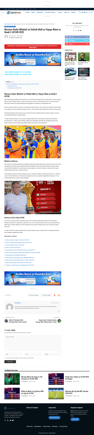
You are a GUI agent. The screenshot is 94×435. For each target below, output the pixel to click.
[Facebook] (79, 12)
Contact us (76, 25)
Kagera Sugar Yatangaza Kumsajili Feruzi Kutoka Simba (18, 262)
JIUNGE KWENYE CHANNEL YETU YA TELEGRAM (18, 72)
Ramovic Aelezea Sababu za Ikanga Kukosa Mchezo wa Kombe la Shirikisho (23, 252)
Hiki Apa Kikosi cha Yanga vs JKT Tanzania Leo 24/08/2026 (31, 378)
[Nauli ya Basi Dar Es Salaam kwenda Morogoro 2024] (70, 72)
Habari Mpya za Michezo (10, 26)
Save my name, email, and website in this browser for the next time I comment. (20, 358)
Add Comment (20, 35)
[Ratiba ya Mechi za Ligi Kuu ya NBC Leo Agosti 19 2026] (12, 393)
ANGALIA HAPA (32, 47)
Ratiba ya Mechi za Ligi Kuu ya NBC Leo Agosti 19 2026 (32, 392)
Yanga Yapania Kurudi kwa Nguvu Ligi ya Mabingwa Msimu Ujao (20, 257)
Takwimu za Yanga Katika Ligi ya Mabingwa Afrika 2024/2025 (20, 265)
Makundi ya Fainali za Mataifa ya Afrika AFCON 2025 (17, 240)
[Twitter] (81, 12)
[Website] (59, 311)
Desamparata (18, 303)
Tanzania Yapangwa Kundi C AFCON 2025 (15, 245)
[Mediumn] (84, 12)
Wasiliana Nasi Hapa (54, 417)
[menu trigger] (3, 12)
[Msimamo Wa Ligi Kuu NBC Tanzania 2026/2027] (56, 393)
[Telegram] (82, 12)
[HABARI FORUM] (13, 12)
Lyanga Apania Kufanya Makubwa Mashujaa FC (16, 255)
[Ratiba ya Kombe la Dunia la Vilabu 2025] (84, 56)
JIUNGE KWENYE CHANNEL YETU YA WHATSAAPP (18, 74)
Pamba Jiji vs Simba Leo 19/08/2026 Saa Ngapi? (77, 378)
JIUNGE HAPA (75, 419)
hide (12, 81)
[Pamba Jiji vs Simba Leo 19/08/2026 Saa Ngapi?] (56, 379)
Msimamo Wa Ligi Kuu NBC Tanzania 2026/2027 (76, 392)
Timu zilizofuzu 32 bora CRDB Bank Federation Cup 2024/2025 (20, 250)
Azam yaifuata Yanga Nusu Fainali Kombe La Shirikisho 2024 (70, 64)
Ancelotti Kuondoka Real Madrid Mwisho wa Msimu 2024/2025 (20, 260)
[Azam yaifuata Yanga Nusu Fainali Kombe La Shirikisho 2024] (70, 56)
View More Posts (55, 302)
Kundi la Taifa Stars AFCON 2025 (13, 247)
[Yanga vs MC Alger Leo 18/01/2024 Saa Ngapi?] (84, 72)
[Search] (92, 12)
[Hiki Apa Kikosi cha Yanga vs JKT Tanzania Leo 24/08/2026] (12, 379)
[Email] (59, 295)
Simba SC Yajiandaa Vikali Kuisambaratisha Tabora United (19, 242)
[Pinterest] (54, 295)
